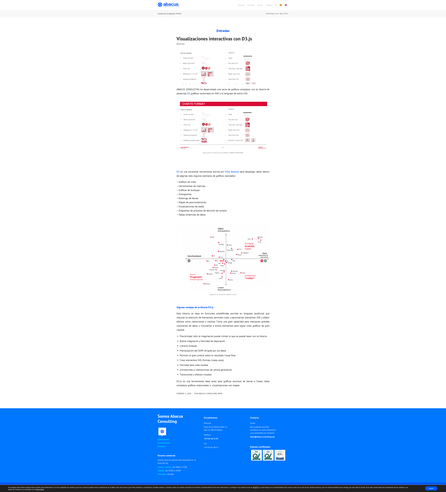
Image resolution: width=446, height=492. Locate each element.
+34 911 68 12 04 (211, 438)
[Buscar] (276, 5)
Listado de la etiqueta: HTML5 (170, 13)
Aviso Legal (40, 489)
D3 (188, 93)
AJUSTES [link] (256, 487)
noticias (181, 44)
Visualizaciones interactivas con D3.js (214, 39)
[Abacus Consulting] (169, 5)
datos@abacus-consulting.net (262, 437)
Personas (162, 446)
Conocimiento (164, 442)
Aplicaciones (163, 439)
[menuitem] (241, 5)
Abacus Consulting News (210, 393)
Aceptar (431, 488)
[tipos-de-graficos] (223, 67)
